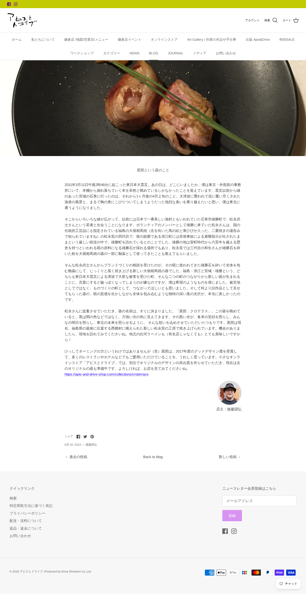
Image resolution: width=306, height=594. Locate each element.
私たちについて (43, 39)
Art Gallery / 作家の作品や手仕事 (211, 39)
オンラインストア (164, 39)
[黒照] (229, 403)
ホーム (17, 39)
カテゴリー (111, 53)
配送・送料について (26, 521)
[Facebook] (9, 4)
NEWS (134, 53)
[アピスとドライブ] (22, 20)
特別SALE (287, 39)
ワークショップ (82, 53)
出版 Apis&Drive (258, 39)
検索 (13, 498)
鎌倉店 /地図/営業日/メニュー (86, 39)
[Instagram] (15, 4)
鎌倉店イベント (129, 39)
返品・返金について (26, 528)
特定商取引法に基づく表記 (31, 506)
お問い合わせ (226, 53)
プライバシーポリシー (27, 513)
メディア (199, 53)
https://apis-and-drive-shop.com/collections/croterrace (106, 374)
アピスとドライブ (31, 571)
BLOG (153, 53)
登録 (232, 516)
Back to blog (153, 457)
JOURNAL (175, 53)
